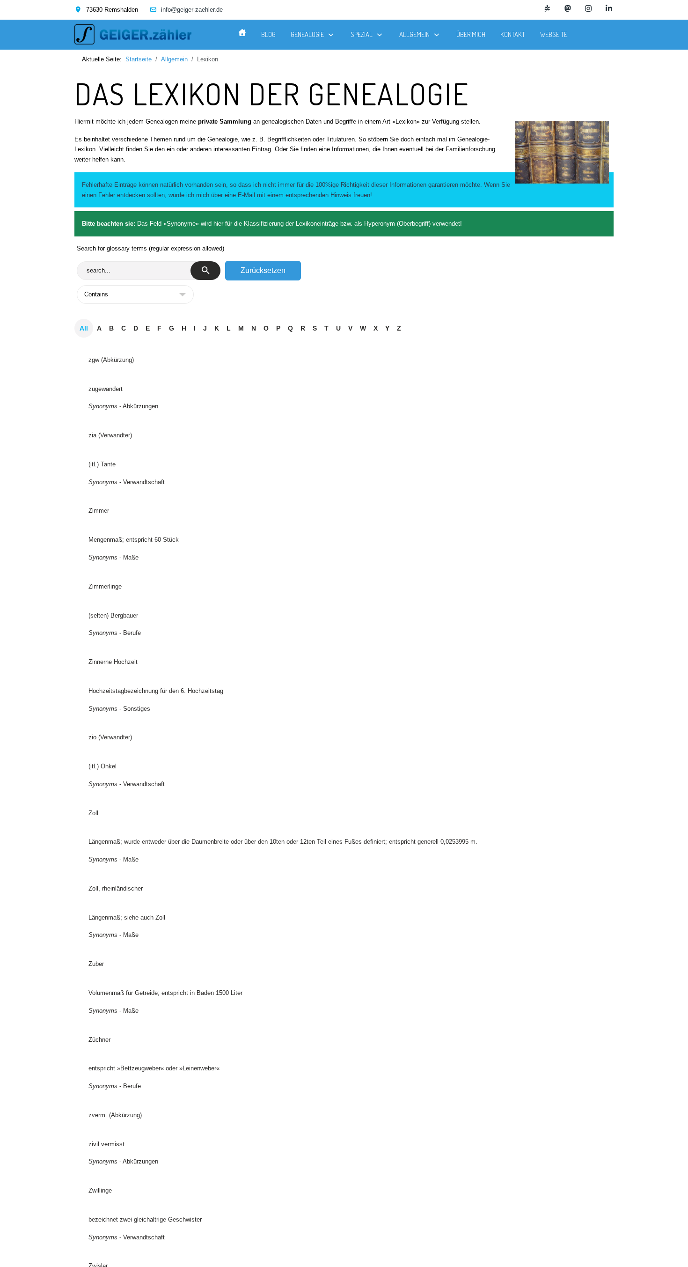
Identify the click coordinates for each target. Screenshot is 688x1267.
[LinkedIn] (609, 9)
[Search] (205, 270)
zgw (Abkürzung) (111, 359)
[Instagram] (588, 9)
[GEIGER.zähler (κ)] (132, 34)
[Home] (242, 32)
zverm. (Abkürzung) (115, 1115)
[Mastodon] (567, 9)
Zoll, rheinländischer (115, 888)
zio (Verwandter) (110, 737)
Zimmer (98, 510)
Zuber (96, 963)
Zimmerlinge (105, 586)
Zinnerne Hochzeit (113, 661)
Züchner (99, 1039)
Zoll (93, 813)
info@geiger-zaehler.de (192, 9)
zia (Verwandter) (110, 435)
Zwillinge (100, 1190)
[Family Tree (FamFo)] (547, 9)
